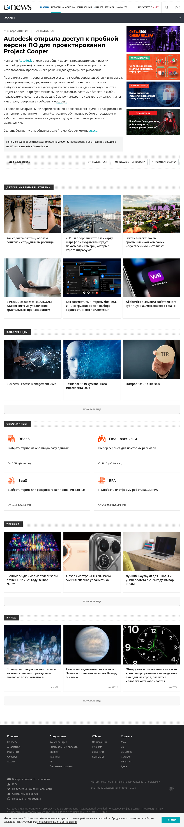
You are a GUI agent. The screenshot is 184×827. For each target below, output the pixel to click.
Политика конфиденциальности (32, 789)
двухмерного (76, 70)
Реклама (97, 747)
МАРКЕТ (99, 7)
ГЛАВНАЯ (44, 7)
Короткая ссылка (165, 161)
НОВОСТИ (56, 7)
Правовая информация (26, 798)
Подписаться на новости (129, 161)
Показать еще (92, 409)
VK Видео (126, 751)
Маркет (54, 751)
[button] (166, 7)
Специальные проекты (64, 747)
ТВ (126, 7)
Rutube (125, 756)
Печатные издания (61, 766)
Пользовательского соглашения (57, 821)
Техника (55, 756)
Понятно (171, 820)
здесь (93, 131)
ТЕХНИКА (109, 7)
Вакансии (98, 751)
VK (122, 747)
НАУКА (119, 7)
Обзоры (12, 756)
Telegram (126, 761)
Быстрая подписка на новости (31, 779)
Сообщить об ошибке (25, 793)
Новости (12, 742)
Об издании (99, 742)
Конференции (58, 742)
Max (123, 742)
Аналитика (68, 7)
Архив (11, 761)
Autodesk (25, 61)
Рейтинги (13, 751)
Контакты (98, 756)
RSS (14, 784)
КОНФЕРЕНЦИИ (84, 7)
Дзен (124, 766)
